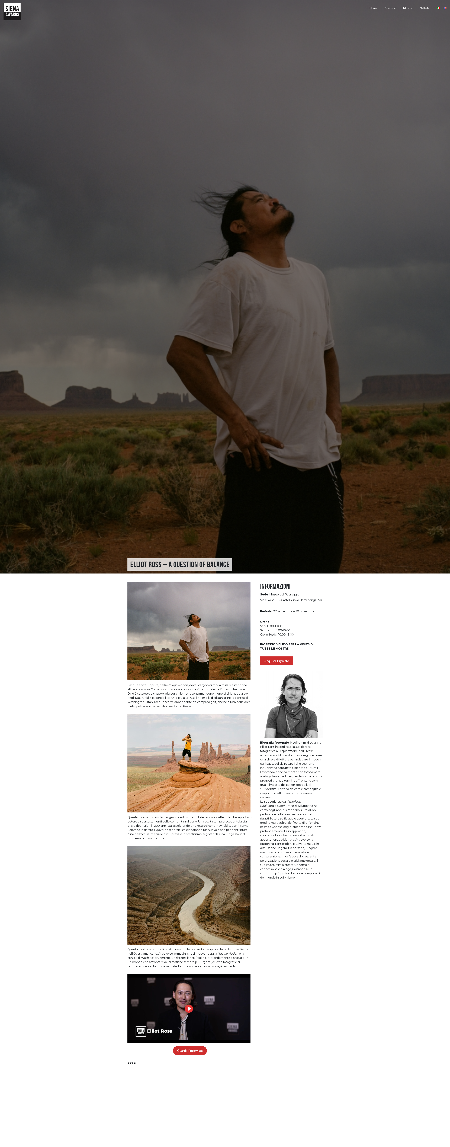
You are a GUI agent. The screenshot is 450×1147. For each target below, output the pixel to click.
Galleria (424, 8)
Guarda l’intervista (190, 1050)
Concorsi (390, 8)
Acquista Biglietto (276, 661)
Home (373, 8)
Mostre (407, 8)
